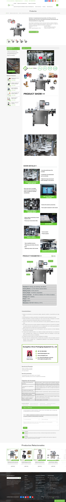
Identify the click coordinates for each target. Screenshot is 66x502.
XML (43, 497)
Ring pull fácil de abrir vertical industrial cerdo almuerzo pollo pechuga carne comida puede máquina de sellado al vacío (15, 98)
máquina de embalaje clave (22, 3)
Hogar (26, 477)
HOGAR (15, 3)
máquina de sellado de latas (34, 403)
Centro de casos (38, 6)
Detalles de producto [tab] (26, 48)
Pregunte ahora (34, 31)
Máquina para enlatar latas (40, 477)
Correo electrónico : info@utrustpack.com (15, 0)
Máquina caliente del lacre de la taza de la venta (40, 483)
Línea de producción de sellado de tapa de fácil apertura (24, 6)
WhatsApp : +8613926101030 (52, 488)
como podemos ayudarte (13, 60)
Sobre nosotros (49, 6)
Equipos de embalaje (32, 3)
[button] (60, 458)
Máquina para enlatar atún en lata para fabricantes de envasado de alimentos (13, 462)
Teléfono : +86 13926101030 (30, 0)
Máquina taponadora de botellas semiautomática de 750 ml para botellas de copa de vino (15, 78)
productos (26, 479)
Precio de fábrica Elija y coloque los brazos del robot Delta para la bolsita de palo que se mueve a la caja (15, 88)
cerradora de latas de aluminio (51, 403)
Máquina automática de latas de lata (40, 488)
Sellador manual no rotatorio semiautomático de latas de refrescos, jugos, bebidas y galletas (14, 103)
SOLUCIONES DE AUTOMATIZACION (39, 491)
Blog (25, 486)
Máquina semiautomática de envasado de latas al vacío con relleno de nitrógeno (39, 462)
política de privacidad (48, 497)
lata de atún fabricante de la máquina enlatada (40, 480)
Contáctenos (27, 484)
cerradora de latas (42, 403)
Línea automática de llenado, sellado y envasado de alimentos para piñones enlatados (15, 93)
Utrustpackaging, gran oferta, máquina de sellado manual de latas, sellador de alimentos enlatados (26, 462)
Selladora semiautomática (40, 485)
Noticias (44, 6)
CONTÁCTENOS (11, 71)
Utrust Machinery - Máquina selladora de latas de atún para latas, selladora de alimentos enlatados (53, 462)
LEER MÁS (13, 80)
